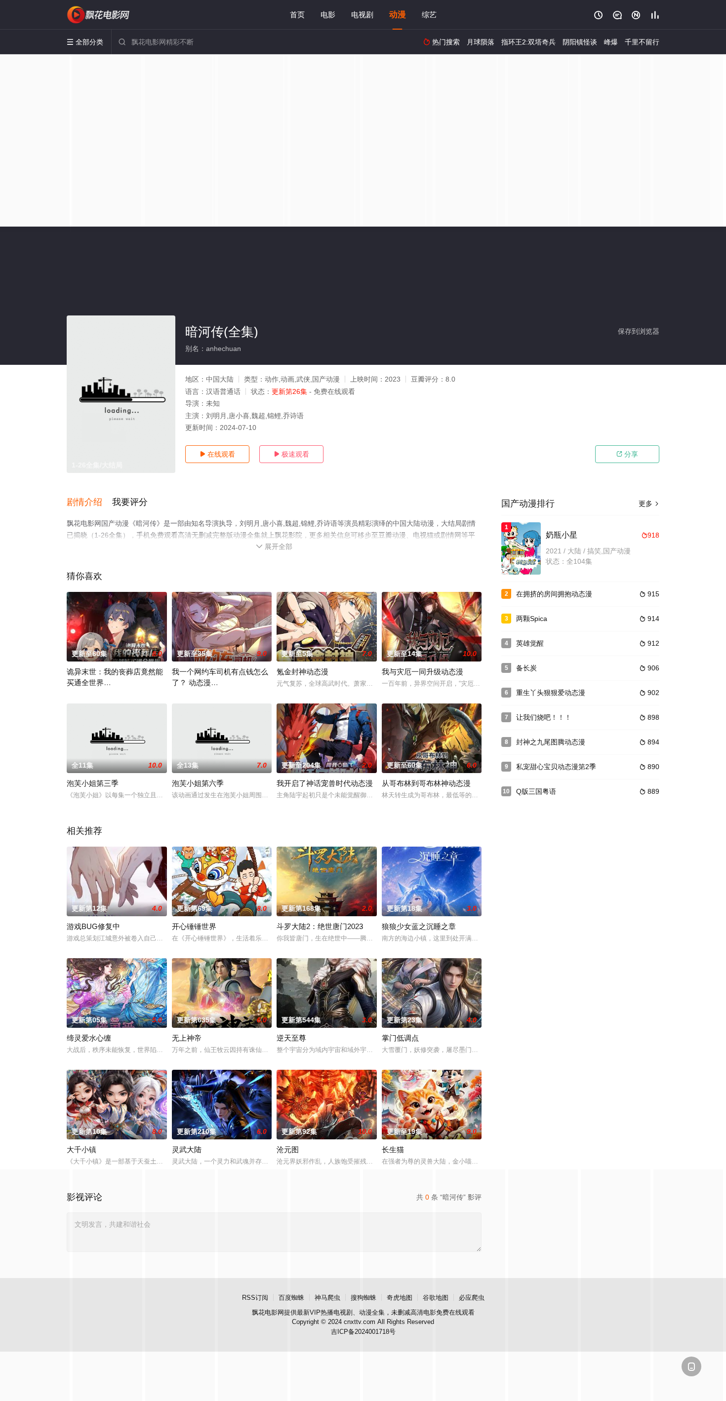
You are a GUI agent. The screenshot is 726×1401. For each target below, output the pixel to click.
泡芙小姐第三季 (93, 783)
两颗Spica (531, 619)
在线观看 (217, 454)
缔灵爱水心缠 (89, 1038)
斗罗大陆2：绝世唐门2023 (320, 926)
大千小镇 (81, 1149)
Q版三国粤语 (536, 791)
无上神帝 (187, 1038)
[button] (89, 502)
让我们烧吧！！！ (543, 717)
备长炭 (526, 668)
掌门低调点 (400, 1038)
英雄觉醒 (530, 643)
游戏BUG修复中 (93, 926)
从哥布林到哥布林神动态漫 (426, 783)
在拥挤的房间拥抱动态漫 (554, 594)
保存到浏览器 (638, 331)
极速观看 (291, 454)
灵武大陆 (187, 1149)
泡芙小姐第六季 (198, 783)
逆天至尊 (291, 1038)
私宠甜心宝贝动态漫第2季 (556, 767)
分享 (627, 454)
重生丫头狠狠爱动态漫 (550, 693)
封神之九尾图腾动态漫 (550, 742)
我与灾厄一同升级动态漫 (422, 671)
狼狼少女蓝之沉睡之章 (419, 926)
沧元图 (288, 1149)
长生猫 (393, 1149)
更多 (649, 503)
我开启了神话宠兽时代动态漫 (325, 783)
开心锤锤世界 (194, 926)
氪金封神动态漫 (302, 671)
